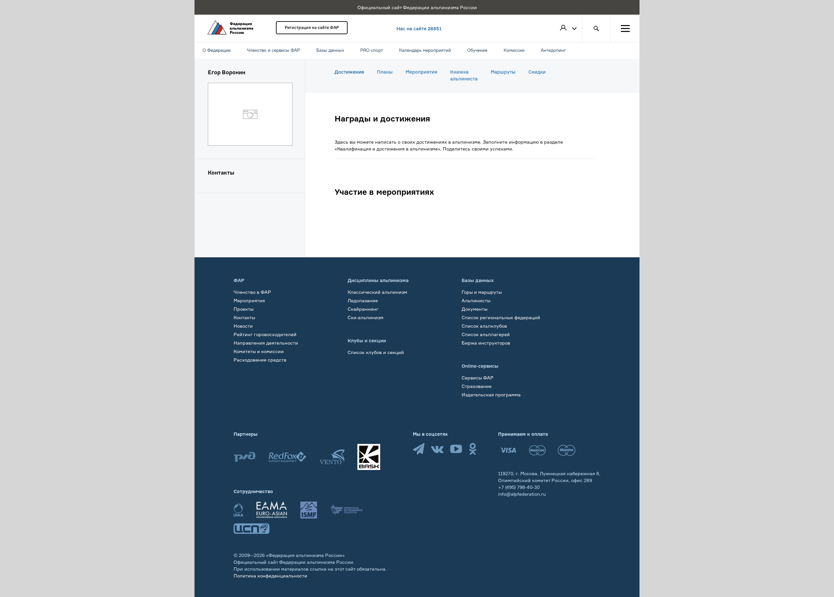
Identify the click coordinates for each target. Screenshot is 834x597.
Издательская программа (491, 394)
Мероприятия (421, 72)
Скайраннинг (363, 309)
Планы (385, 72)
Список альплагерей (486, 334)
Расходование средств (260, 359)
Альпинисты (476, 300)
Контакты (244, 317)
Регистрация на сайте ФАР (312, 27)
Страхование (477, 386)
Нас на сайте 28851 (418, 28)
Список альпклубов (484, 326)
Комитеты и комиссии (259, 351)
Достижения (349, 72)
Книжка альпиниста (464, 75)
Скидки (537, 72)
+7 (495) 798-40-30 (519, 487)
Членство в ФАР (252, 292)
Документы (474, 309)
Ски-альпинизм (365, 317)
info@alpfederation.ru (522, 494)
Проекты (243, 309)
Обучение (245, 368)
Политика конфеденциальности (270, 575)
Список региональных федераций (501, 317)
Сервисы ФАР (478, 377)
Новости (243, 326)
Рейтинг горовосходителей (265, 334)
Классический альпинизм (377, 292)
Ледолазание (363, 300)
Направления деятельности (266, 343)
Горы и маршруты (482, 292)
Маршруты (503, 72)
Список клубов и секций (376, 352)
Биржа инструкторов (486, 343)
